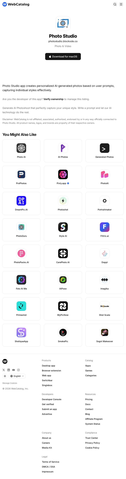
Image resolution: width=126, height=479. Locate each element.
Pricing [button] (89, 399)
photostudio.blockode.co (63, 41)
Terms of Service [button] (50, 461)
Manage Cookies (9, 383)
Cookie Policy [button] (92, 447)
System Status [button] (92, 423)
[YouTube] (13, 370)
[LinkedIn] (8, 370)
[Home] (15, 4)
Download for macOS (64, 56)
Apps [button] (88, 365)
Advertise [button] (47, 414)
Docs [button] (88, 404)
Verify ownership (53, 99)
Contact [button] (89, 409)
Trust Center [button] (91, 438)
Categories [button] (90, 375)
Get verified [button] (48, 404)
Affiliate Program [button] (93, 419)
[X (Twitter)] (3, 370)
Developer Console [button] (51, 399)
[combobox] (17, 376)
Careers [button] (46, 442)
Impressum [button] (47, 471)
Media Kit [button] (47, 447)
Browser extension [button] (51, 370)
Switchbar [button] (47, 380)
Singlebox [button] (47, 385)
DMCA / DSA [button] (48, 466)
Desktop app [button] (48, 365)
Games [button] (88, 370)
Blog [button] (87, 414)
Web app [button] (46, 375)
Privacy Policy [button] (92, 442)
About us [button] (46, 438)
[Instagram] (18, 370)
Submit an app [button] (49, 409)
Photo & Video (63, 46)
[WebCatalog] (4, 361)
